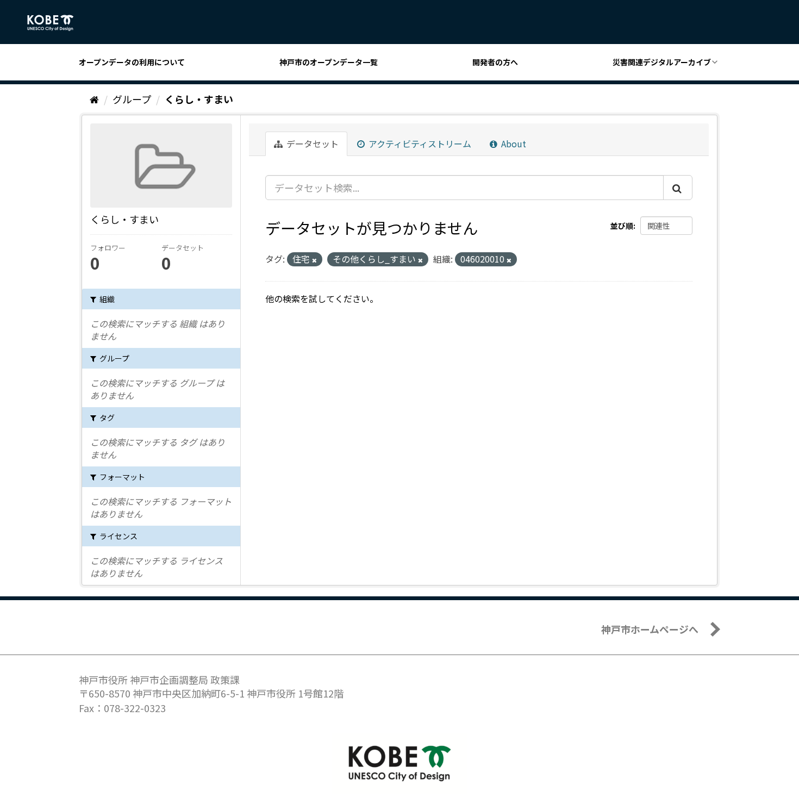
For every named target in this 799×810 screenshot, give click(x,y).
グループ (132, 99)
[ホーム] (94, 99)
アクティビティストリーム (418, 143)
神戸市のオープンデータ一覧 (328, 62)
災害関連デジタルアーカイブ (662, 62)
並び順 (621, 225)
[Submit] (677, 187)
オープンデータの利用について (132, 62)
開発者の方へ (495, 62)
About (512, 143)
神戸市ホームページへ (649, 629)
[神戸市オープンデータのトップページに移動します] (56, 23)
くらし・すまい (199, 99)
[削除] (314, 260)
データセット (311, 143)
